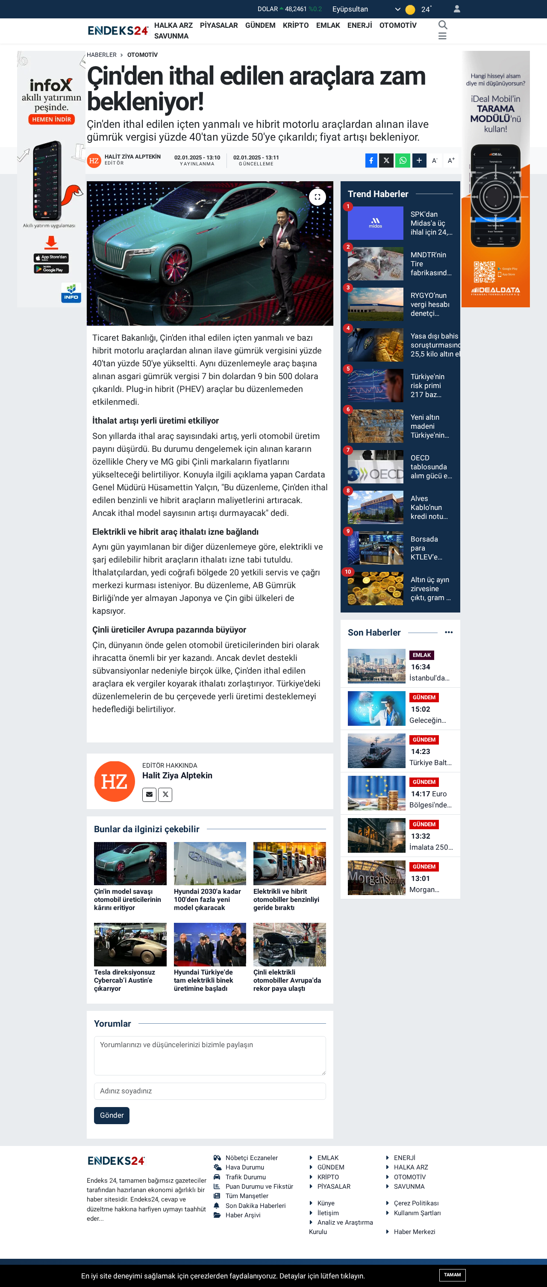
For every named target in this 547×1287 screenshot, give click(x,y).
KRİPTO (296, 25)
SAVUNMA (171, 36)
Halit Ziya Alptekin (177, 775)
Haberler (102, 54)
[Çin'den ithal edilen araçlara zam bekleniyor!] (210, 253)
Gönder (112, 1115)
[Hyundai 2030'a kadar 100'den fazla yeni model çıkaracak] (210, 863)
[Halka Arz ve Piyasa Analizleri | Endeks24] (119, 30)
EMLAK (328, 25)
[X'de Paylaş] (386, 160)
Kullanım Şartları (417, 1213)
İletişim (328, 1213)
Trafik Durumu (246, 1177)
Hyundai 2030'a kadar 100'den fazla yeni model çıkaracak (207, 899)
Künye (326, 1203)
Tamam (452, 1275)
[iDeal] (496, 178)
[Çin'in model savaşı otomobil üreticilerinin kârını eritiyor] (130, 863)
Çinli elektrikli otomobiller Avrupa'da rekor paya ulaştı (287, 980)
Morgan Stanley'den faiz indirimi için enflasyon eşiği (428, 884)
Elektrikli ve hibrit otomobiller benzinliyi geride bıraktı (286, 899)
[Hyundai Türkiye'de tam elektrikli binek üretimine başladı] (210, 943)
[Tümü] (449, 632)
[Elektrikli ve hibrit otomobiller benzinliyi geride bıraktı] (289, 863)
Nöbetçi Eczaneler (252, 1158)
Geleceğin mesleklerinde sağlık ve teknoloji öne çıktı (432, 715)
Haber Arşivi (243, 1215)
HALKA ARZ (173, 25)
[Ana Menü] (442, 36)
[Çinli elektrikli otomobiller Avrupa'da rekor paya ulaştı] (289, 943)
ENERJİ (359, 25)
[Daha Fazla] (419, 160)
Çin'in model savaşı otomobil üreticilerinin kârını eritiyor (127, 899)
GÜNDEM (260, 25)
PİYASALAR (219, 25)
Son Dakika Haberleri (256, 1206)
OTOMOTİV (398, 25)
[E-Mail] (149, 795)
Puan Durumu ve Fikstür (259, 1186)
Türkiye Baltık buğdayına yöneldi (431, 757)
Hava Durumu (245, 1167)
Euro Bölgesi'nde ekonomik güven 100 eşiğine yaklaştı (428, 799)
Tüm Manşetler (247, 1196)
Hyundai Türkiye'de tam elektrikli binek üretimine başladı (203, 980)
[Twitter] (165, 795)
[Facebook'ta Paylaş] (371, 160)
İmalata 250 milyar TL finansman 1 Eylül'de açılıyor (429, 842)
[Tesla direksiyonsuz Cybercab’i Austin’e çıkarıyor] (130, 943)
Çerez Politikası (416, 1203)
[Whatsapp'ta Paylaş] (402, 160)
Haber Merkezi (414, 1232)
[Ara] (443, 25)
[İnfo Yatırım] (51, 178)
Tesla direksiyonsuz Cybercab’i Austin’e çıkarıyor (124, 980)
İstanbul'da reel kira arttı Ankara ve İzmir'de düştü (429, 673)
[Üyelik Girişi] (453, 9)
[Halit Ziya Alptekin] (114, 780)
